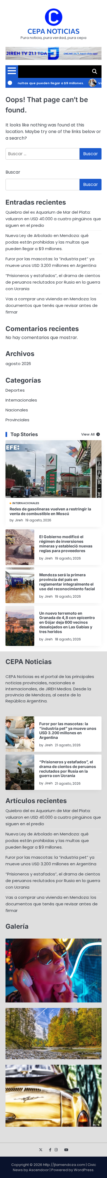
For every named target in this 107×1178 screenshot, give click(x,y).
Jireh (19, 520)
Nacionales (16, 410)
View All (88, 435)
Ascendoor (39, 1170)
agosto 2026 (18, 363)
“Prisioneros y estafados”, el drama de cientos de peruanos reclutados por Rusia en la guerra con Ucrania (52, 282)
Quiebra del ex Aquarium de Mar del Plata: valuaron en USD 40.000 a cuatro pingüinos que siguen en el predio (53, 218)
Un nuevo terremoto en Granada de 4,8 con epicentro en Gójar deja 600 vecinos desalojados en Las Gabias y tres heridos (67, 622)
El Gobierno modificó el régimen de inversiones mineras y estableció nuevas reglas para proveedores (65, 543)
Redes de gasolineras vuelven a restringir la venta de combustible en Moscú (50, 511)
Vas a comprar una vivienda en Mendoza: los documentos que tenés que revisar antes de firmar (51, 305)
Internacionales (21, 400)
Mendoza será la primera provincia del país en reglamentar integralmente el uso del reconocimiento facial (67, 581)
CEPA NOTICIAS (53, 31)
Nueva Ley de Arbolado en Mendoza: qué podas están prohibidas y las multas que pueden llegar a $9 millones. (47, 242)
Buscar (12, 172)
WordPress (84, 1170)
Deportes (15, 390)
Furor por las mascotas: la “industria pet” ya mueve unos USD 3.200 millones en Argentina (67, 730)
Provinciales (17, 420)
